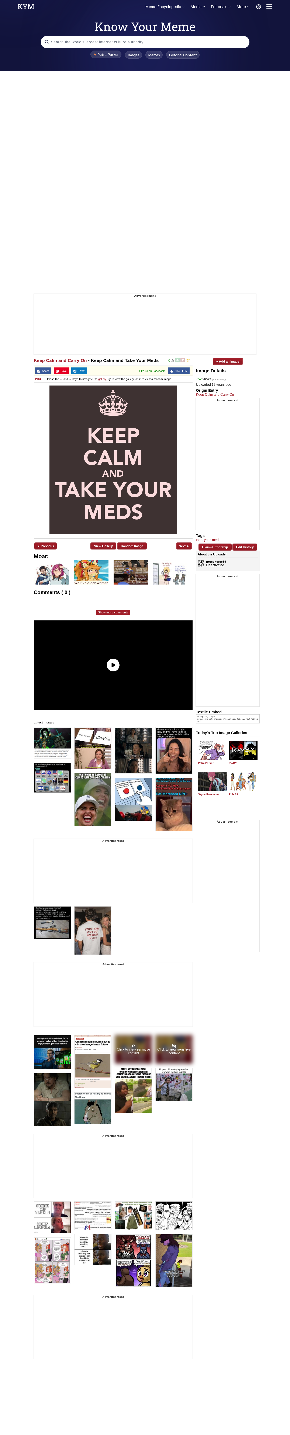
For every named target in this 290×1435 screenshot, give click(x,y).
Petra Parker (206, 763)
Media (196, 6)
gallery (102, 379)
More (241, 6)
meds (216, 540)
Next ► (184, 546)
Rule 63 (233, 794)
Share (44, 371)
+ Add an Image (227, 361)
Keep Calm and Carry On (60, 360)
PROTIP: (40, 379)
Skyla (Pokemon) (208, 794)
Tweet (80, 371)
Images (133, 55)
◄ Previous (45, 546)
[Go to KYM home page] (26, 8)
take (199, 540)
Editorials (219, 6)
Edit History (245, 547)
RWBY (233, 763)
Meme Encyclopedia (163, 6)
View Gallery (103, 546)
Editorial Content (183, 55)
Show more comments (113, 612)
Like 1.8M (180, 371)
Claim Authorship (215, 547)
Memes (154, 55)
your (207, 540)
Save (63, 371)
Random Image (132, 546)
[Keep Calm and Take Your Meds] (113, 460)
